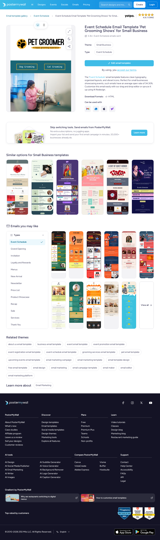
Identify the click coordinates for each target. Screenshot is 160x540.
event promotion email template (109, 344)
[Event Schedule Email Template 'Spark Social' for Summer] (94, 305)
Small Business (103, 45)
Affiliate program (13, 433)
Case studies (11, 429)
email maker (109, 367)
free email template (17, 367)
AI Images (10, 477)
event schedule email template (61, 352)
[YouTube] (151, 403)
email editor (126, 367)
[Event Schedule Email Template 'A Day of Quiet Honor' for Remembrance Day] (118, 187)
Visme (103, 462)
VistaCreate (80, 466)
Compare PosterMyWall (86, 455)
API (122, 477)
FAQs (123, 473)
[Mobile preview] (43, 25)
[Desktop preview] (37, 25)
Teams (84, 433)
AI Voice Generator (49, 466)
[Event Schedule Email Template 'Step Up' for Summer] (58, 305)
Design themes (49, 433)
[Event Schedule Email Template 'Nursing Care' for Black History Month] (94, 254)
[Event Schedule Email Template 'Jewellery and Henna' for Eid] (76, 305)
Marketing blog (118, 433)
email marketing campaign (59, 360)
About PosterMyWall (15, 422)
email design (39, 367)
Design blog (117, 429)
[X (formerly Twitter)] (141, 403)
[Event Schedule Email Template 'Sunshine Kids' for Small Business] (93, 187)
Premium (85, 426)
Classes (115, 426)
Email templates (49, 426)
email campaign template (85, 367)
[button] (69, 31)
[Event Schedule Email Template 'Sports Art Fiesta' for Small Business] (146, 254)
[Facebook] (123, 403)
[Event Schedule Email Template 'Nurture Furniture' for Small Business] (111, 305)
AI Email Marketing (14, 469)
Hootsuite (105, 469)
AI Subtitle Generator (50, 462)
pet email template (130, 352)
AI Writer (9, 473)
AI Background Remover (52, 469)
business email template (49, 344)
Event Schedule (104, 52)
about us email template (20, 344)
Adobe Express (82, 469)
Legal (123, 481)
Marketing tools (49, 437)
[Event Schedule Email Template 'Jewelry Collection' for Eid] (129, 254)
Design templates (50, 422)
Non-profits (87, 441)
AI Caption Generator (50, 477)
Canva (78, 462)
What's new (10, 426)
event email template (77, 344)
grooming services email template (98, 352)
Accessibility (126, 469)
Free (83, 422)
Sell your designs (13, 441)
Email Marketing (43, 385)
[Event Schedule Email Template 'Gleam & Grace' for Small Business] (42, 187)
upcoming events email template (24, 360)
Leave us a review (13, 437)
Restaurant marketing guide (124, 437)
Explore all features (51, 441)
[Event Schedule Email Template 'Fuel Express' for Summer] (129, 305)
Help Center (126, 466)
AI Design (9, 462)
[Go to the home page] (13, 5)
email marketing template (90, 360)
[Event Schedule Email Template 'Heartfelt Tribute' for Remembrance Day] (17, 187)
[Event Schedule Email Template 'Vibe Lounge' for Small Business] (76, 254)
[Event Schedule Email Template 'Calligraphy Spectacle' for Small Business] (111, 254)
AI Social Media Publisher (17, 466)
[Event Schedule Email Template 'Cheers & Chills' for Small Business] (143, 187)
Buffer (103, 466)
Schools (85, 437)
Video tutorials (118, 422)
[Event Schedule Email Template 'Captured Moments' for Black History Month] (58, 254)
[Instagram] (132, 403)
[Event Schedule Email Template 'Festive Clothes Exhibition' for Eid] (67, 187)
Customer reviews (14, 444)
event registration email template (24, 352)
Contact (124, 462)
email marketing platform (20, 375)
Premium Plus (87, 429)
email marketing (59, 367)
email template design (119, 360)
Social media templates (53, 429)
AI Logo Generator (49, 473)
